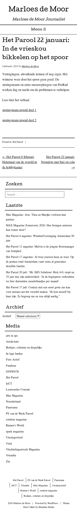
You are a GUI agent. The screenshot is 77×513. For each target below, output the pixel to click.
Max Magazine (14, 395)
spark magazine (15, 431)
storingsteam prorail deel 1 (19, 110)
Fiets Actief (13, 359)
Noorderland (13, 401)
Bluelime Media (46, 507)
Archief (6, 316)
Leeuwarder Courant (18, 389)
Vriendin (11, 455)
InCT (9, 383)
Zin (8, 461)
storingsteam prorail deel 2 (19, 120)
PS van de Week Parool (19, 413)
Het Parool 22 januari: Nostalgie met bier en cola (58, 162)
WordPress (52, 503)
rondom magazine (16, 419)
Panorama (11, 407)
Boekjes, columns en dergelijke (24, 347)
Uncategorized (14, 437)
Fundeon (11, 365)
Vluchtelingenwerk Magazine (23, 449)
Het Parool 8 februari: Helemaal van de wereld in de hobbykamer (19, 162)
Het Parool (18, 141)
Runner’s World (28, 490)
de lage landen (14, 353)
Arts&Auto (12, 341)
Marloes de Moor (38, 10)
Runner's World (15, 425)
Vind (9, 443)
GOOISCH (12, 371)
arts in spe (12, 335)
